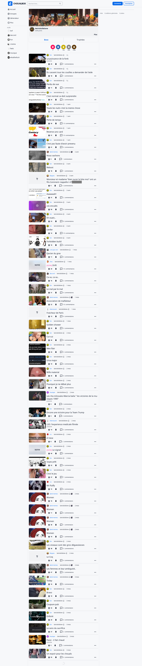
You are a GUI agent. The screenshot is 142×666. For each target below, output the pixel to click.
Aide (101, 13)
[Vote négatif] (55, 64)
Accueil (13, 10)
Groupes (13, 14)
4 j (67, 69)
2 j (67, 55)
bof (11, 31)
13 (68, 123)
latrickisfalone (58, 55)
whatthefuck (14, 58)
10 (68, 135)
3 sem (68, 164)
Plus (11, 23)
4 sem (68, 214)
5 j (67, 81)
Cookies (121, 13)
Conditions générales (111, 13)
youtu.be (49, 61)
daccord (13, 36)
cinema (13, 45)
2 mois (69, 333)
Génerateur (14, 19)
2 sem (77, 152)
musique (13, 54)
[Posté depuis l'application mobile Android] (63, 55)
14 (68, 269)
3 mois (77, 577)
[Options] (95, 64)
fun (11, 40)
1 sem (68, 104)
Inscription (128, 3)
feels (12, 49)
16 (68, 304)
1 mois (75, 250)
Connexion (117, 3)
